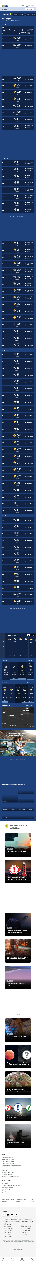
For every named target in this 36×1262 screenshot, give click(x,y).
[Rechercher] (23, 6)
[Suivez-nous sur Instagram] (8, 1215)
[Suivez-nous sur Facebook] (4, 1215)
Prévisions (29, 9)
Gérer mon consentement (9, 1168)
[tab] (28, 635)
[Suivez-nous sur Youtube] (12, 1215)
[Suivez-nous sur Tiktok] (16, 1215)
